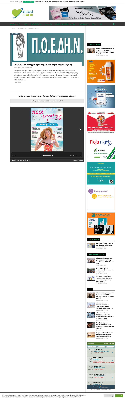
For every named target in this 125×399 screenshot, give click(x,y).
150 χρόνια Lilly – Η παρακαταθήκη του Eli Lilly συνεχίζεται (105, 270)
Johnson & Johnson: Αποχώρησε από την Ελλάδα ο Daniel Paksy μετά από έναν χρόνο (60, 1)
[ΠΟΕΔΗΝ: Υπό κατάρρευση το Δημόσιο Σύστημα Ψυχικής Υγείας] (47, 49)
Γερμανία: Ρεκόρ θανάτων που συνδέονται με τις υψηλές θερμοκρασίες (104, 334)
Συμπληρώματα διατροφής (65, 24)
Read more (18, 82)
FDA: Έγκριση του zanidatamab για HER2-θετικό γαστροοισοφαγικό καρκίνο (105, 325)
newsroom (29, 67)
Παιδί (94, 24)
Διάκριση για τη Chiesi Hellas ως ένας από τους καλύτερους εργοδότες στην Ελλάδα (104, 279)
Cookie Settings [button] (109, 396)
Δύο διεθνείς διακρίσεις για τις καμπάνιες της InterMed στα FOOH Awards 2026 (105, 260)
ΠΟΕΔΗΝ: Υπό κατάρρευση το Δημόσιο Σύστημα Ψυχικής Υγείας (43, 65)
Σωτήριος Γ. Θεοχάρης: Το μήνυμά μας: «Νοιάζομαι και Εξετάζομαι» (104, 245)
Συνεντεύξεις (83, 24)
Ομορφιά (48, 24)
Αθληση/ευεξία (36, 24)
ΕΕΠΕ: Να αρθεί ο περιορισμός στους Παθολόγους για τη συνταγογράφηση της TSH (104, 305)
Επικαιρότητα (15, 24)
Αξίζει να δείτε (28, 1)
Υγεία (25, 24)
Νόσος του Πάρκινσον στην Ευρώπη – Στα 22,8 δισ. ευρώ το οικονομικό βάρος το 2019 (105, 51)
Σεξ (100, 24)
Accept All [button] (119, 396)
